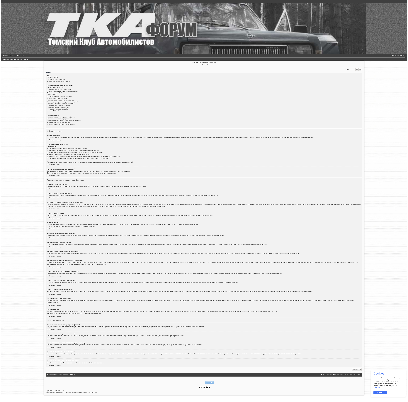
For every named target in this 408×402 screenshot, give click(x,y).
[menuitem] (5, 56)
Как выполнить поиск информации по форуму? (61, 117)
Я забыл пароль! (52, 95)
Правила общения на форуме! (56, 79)
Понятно (380, 393)
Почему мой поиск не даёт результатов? (59, 119)
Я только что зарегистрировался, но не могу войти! (62, 91)
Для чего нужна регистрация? (56, 87)
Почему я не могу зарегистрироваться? (59, 89)
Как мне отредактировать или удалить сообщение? (62, 102)
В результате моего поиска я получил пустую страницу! (64, 120)
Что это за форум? (52, 78)
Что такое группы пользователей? (57, 109)
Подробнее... (377, 388)
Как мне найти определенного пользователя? (61, 124)
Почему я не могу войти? (54, 93)
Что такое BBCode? (53, 111)
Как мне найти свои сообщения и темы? (59, 122)
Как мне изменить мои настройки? (57, 98)
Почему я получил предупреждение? (58, 107)
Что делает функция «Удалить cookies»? (59, 96)
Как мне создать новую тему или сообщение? (61, 100)
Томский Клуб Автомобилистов (59, 390)
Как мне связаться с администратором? (59, 81)
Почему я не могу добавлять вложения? (59, 105)
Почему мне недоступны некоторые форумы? (61, 103)
